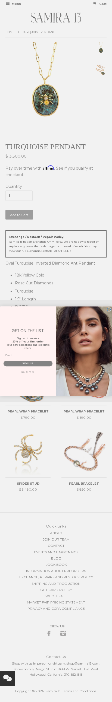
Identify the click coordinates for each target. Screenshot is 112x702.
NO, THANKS (28, 372)
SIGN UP (27, 363)
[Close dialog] (108, 309)
